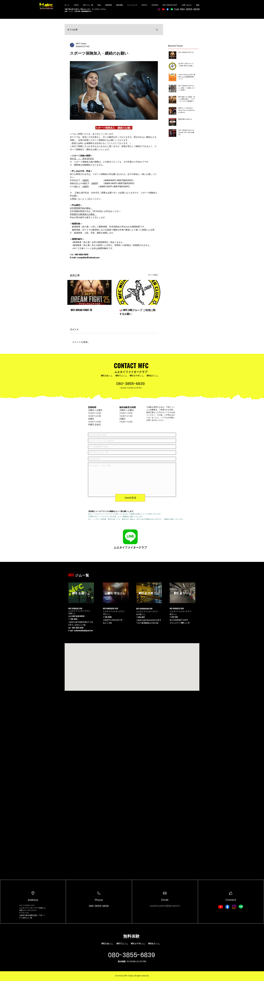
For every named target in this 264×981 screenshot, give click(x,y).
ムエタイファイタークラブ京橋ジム (32, 908)
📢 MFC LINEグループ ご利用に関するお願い (137, 311)
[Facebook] (167, 9)
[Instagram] (159, 9)
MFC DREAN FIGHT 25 (81, 310)
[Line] (171, 9)
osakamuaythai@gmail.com (83, 630)
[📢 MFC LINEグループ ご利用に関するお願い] (138, 292)
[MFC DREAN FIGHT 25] (89, 292)
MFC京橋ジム (106, 375)
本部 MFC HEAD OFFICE (76, 616)
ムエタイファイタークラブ (130, 372)
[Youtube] (163, 9)
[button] (157, 29)
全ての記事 (72, 29)
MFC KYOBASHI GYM (27, 905)
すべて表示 (153, 275)
